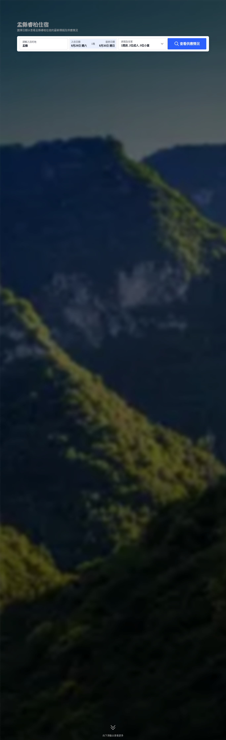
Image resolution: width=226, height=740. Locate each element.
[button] (204, 5)
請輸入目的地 (29, 41)
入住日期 (75, 41)
